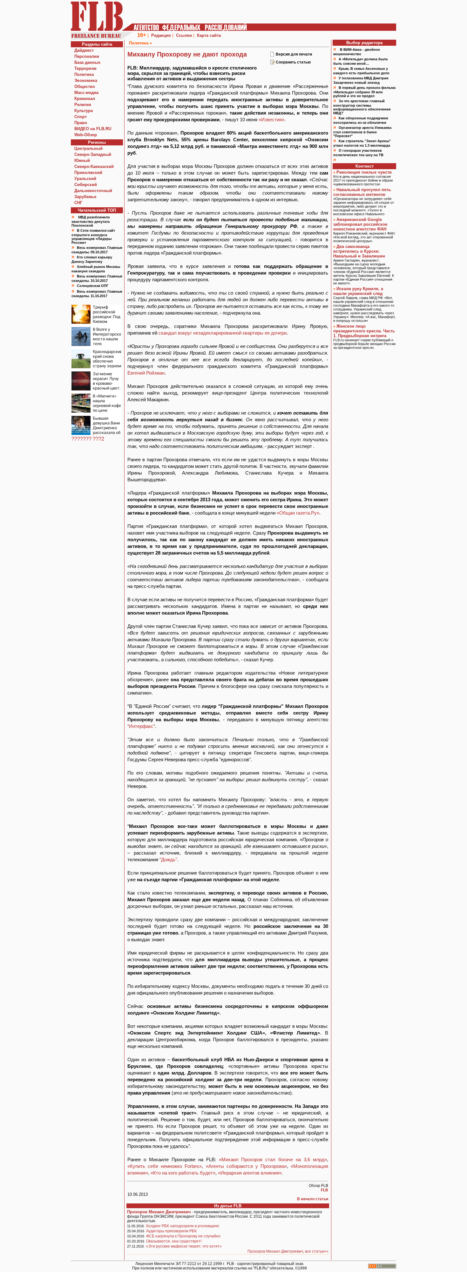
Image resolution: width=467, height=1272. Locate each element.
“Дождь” (168, 859)
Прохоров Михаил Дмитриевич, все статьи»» (287, 1251)
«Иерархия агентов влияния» (249, 1172)
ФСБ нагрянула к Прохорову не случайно (183, 1236)
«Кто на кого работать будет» (183, 1172)
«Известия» (271, 119)
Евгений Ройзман (146, 373)
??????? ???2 (87, 439)
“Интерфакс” (141, 726)
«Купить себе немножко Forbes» (164, 1166)
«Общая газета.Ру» (298, 513)
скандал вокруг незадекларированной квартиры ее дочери (223, 333)
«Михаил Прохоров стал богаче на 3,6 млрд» (273, 1159)
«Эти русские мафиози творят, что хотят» (184, 1246)
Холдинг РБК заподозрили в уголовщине (182, 1226)
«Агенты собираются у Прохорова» (246, 1166)
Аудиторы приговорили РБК (171, 1231)
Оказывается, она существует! (173, 1241)
